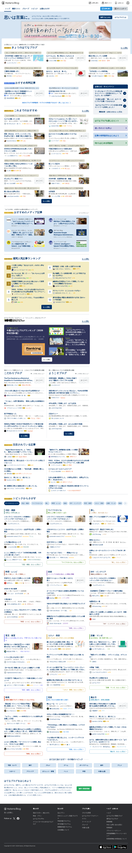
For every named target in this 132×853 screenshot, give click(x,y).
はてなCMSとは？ (84, 213)
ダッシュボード (121, 8)
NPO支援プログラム (64, 824)
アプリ (84, 819)
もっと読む (124, 48)
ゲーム (66, 765)
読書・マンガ (111, 503)
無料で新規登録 (84, 789)
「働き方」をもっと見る (117, 751)
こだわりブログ (13, 373)
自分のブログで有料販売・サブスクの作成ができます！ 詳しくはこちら (45, 102)
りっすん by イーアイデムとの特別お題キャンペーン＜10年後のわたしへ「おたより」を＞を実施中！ (108, 93)
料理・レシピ (56, 503)
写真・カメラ (12, 765)
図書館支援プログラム (65, 827)
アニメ (120, 765)
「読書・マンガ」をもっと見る (115, 687)
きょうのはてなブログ (24, 47)
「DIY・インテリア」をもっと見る (113, 624)
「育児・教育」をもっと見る (30, 690)
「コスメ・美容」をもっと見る (72, 690)
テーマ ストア (86, 822)
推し (47, 503)
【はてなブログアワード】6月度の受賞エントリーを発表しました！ (108, 106)
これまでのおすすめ (25, 110)
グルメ (48, 765)
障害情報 (109, 822)
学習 (83, 771)
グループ (85, 825)
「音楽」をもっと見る (75, 749)
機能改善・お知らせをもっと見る (110, 112)
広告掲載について (63, 830)
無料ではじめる (105, 17)
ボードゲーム (84, 765)
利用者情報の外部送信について (117, 839)
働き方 (94, 697)
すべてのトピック (11, 503)
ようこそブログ (58, 373)
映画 (120, 503)
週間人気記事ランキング (27, 258)
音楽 (126, 503)
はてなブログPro (38, 819)
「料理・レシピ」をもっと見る (29, 621)
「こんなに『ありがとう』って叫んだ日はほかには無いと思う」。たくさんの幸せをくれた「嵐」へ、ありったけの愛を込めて (76, 344)
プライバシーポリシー (114, 830)
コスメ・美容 (99, 503)
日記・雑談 (25, 503)
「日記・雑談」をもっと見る (30, 564)
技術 (65, 503)
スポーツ (12, 771)
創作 (101, 765)
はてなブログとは (120, 17)
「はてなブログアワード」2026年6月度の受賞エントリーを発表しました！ (75, 332)
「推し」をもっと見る (117, 562)
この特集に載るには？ (38, 373)
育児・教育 (87, 503)
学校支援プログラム (64, 821)
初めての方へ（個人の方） (41, 813)
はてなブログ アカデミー (90, 816)
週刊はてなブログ (112, 819)
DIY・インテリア (75, 503)
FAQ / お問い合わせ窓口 (114, 825)
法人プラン (61, 813)
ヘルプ (109, 813)
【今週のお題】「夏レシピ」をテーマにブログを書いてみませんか (108, 100)
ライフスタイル (37, 503)
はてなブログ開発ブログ (114, 816)
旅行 (30, 765)
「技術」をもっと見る (75, 628)
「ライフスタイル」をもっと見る (71, 562)
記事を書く (107, 8)
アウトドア (30, 771)
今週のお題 (101, 771)
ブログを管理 (86, 813)
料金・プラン (37, 816)
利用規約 (109, 827)
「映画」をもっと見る (32, 754)
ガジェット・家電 (48, 771)
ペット (66, 771)
